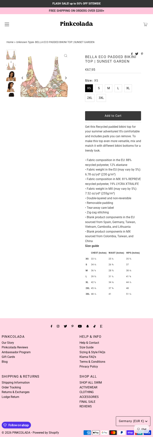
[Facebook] (51, 326)
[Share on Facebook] (132, 54)
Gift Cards (8, 357)
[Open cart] (145, 24)
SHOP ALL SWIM (90, 382)
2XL (89, 98)
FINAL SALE (87, 401)
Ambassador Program (16, 352)
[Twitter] (65, 326)
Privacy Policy (88, 366)
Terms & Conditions (92, 361)
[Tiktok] (94, 326)
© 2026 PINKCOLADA (16, 432)
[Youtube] (80, 326)
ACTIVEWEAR (88, 387)
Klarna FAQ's (87, 357)
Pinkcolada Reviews (15, 347)
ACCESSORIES (89, 397)
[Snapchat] (87, 326)
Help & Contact (89, 342)
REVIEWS (85, 406)
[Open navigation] (7, 24)
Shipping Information (16, 382)
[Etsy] (101, 326)
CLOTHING (86, 392)
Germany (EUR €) (132, 421)
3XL (101, 98)
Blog (5, 361)
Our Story (8, 342)
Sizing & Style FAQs (92, 352)
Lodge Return (10, 397)
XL (128, 88)
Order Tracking (11, 387)
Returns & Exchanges (15, 392)
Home (10, 42)
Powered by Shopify (46, 432)
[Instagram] (58, 326)
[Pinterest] (72, 326)
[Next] (66, 78)
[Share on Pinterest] (142, 54)
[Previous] (22, 78)
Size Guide (86, 347)
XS (89, 88)
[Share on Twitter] (137, 54)
